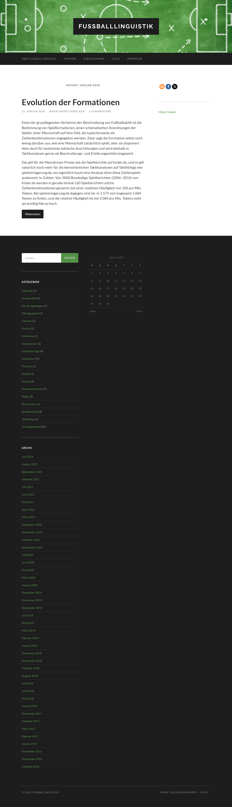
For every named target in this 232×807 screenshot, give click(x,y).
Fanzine (27, 321)
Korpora (70, 58)
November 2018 (32, 660)
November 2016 (32, 759)
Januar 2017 (29, 743)
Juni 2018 (28, 691)
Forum (26, 328)
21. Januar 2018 (33, 111)
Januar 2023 (29, 464)
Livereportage (30, 351)
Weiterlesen (32, 214)
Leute (116, 58)
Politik (26, 373)
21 (140, 288)
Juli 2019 (27, 615)
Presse (26, 381)
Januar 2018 (29, 706)
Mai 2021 (28, 502)
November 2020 (32, 532)
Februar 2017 (30, 736)
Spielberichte (30, 411)
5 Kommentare (100, 111)
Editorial (27, 290)
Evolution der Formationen (71, 102)
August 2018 (30, 675)
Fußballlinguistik (116, 26)
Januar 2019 (29, 645)
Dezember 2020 (32, 524)
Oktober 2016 (31, 766)
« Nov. (92, 311)
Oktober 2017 (31, 721)
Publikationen (94, 58)
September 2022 (32, 471)
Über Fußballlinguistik (39, 58)
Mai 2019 (28, 623)
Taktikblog (28, 419)
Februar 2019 (30, 638)
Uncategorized (31, 426)
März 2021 (28, 517)
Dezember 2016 (32, 751)
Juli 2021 (27, 486)
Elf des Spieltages (32, 306)
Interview (28, 336)
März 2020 (28, 577)
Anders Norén (186, 792)
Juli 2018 (27, 683)
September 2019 (32, 607)
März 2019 (28, 630)
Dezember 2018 (32, 653)
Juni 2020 (28, 562)
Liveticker (28, 358)
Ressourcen (29, 404)
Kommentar (29, 343)
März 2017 (28, 728)
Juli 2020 (27, 554)
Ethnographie (30, 313)
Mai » (140, 311)
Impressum (134, 58)
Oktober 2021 (31, 479)
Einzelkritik (29, 298)
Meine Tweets (167, 112)
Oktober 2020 (31, 539)
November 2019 (32, 600)
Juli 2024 (27, 456)
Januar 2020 (29, 585)
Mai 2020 (28, 570)
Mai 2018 (28, 698)
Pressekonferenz (32, 388)
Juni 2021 (28, 494)
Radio (25, 396)
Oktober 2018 (31, 668)
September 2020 (32, 547)
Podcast (27, 366)
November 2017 (32, 713)
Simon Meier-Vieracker (66, 111)
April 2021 (28, 509)
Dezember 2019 (32, 592)
